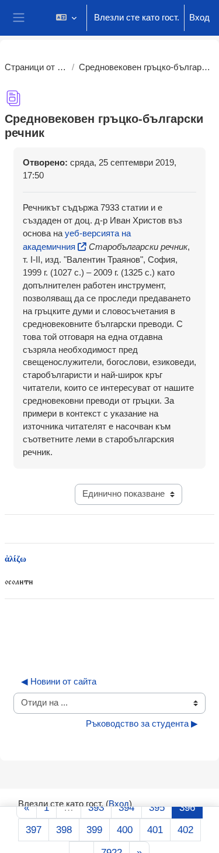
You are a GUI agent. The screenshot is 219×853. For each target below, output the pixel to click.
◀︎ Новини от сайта (58, 681)
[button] (66, 18)
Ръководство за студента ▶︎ (142, 723)
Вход (199, 17)
